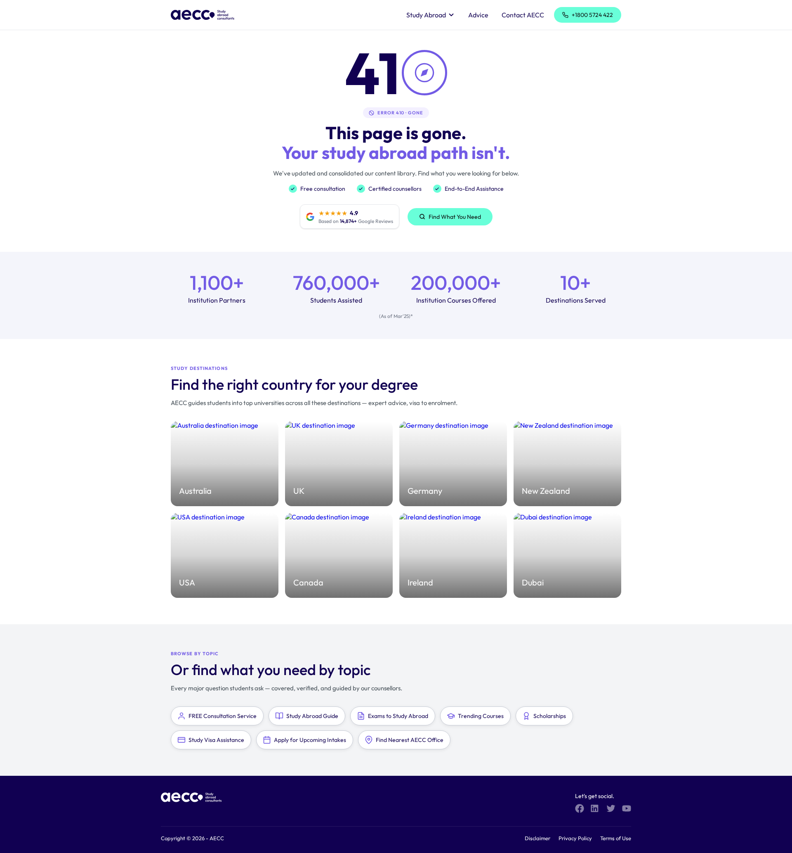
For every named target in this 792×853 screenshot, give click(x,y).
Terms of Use (615, 838)
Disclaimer (537, 838)
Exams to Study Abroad (398, 716)
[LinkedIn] (595, 808)
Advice (478, 15)
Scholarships (549, 716)
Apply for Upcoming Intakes (310, 740)
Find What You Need (455, 216)
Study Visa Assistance (216, 740)
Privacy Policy (575, 838)
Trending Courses (481, 716)
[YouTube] (626, 808)
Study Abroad (426, 15)
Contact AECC (523, 15)
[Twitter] (610, 808)
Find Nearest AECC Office (409, 740)
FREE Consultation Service (223, 716)
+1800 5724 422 (592, 15)
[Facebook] (579, 808)
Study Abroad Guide (312, 716)
